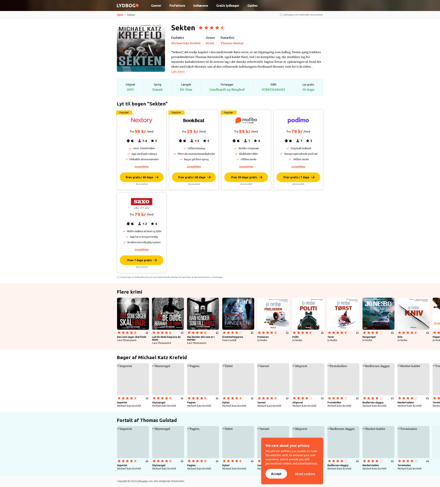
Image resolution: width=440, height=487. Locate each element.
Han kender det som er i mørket (200, 338)
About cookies (305, 473)
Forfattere (177, 5)
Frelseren (263, 337)
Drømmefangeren (232, 337)
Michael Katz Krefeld (185, 43)
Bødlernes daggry (373, 402)
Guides (253, 5)
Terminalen (404, 465)
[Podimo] (298, 120)
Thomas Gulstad (232, 43)
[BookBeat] (194, 120)
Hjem (120, 14)
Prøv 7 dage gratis (139, 260)
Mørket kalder (406, 402)
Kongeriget (369, 337)
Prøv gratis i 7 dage (296, 177)
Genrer (156, 5)
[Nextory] (141, 120)
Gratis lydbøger (227, 5)
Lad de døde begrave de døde (166, 338)
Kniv (400, 337)
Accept (276, 473)
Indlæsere (200, 5)
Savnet (261, 402)
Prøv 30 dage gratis (244, 177)
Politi (295, 337)
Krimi (210, 43)
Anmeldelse (142, 166)
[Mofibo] (246, 120)
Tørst (330, 337)
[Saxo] (141, 203)
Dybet (225, 402)
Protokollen (334, 402)
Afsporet (297, 402)
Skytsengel (158, 402)
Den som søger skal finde (131, 337)
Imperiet (122, 402)
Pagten (191, 402)
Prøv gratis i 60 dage (139, 177)
